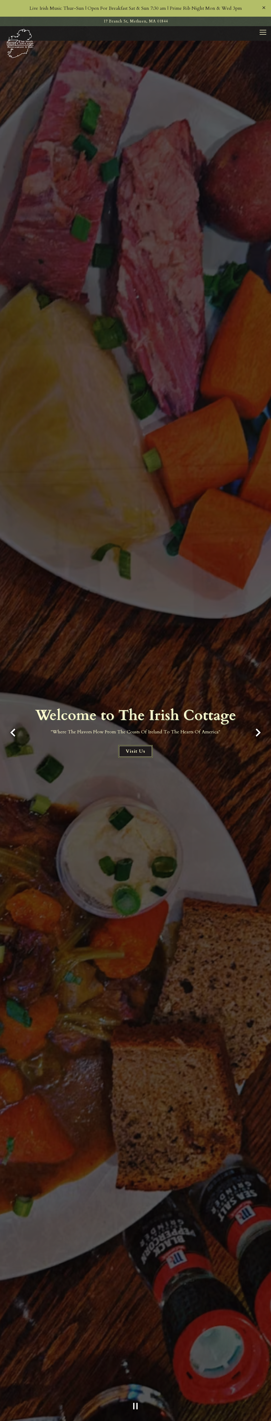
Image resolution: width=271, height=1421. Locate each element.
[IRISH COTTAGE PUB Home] (20, 43)
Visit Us (135, 751)
